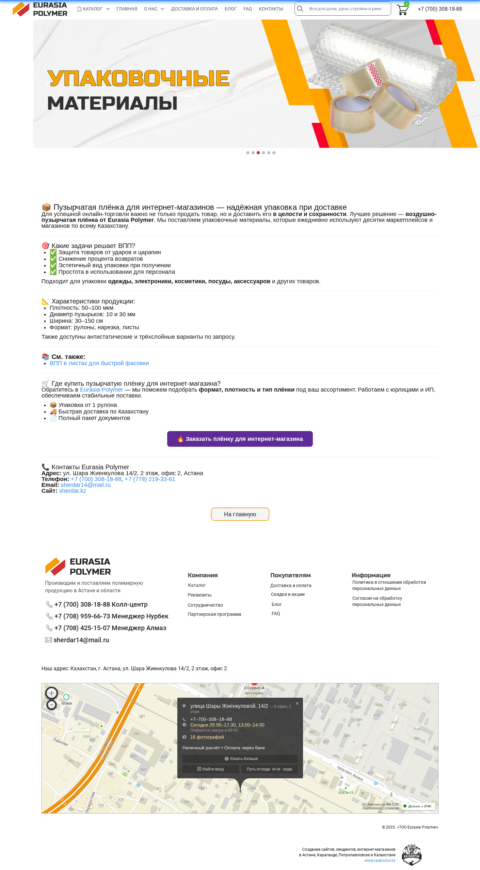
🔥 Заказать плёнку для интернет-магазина (240, 439)
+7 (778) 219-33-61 (150, 479)
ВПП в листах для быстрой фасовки (99, 363)
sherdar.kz (72, 491)
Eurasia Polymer (101, 389)
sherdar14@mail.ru (86, 485)
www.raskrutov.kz (380, 860)
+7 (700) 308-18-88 (96, 479)
